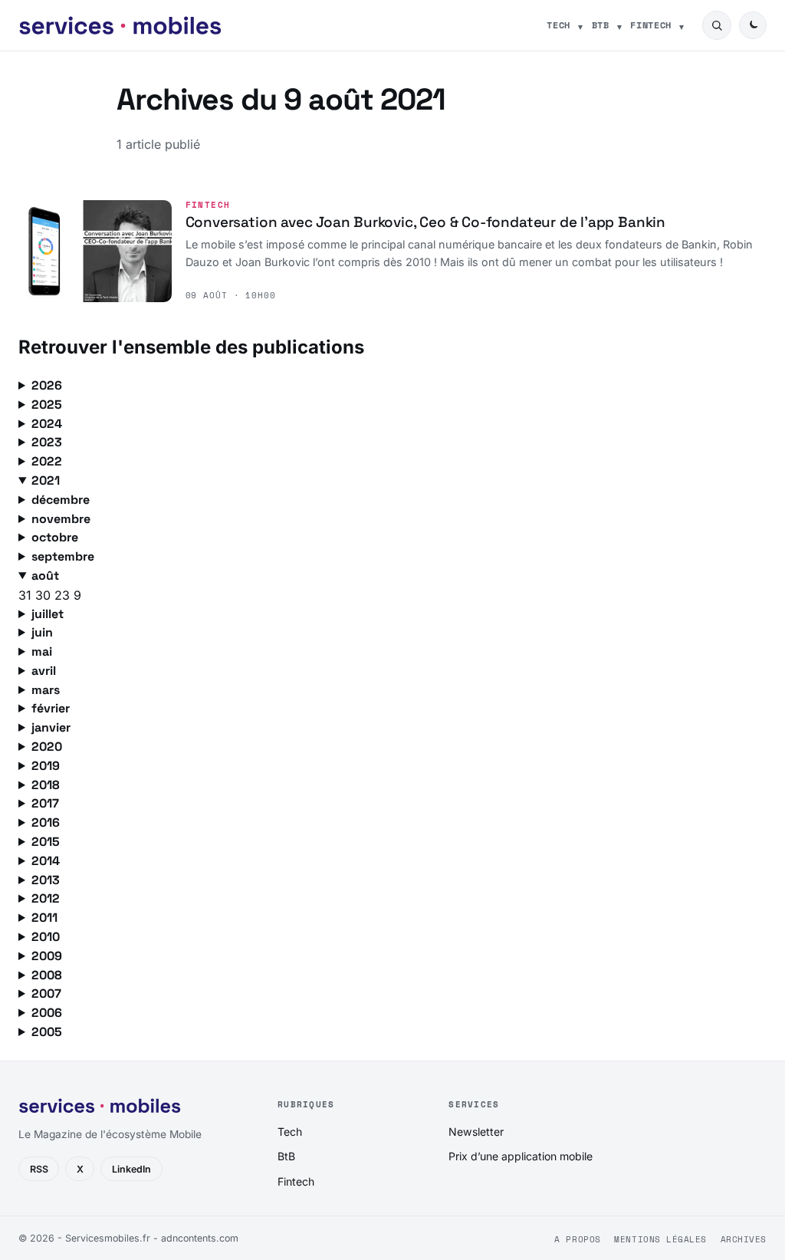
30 (44, 595)
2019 (45, 766)
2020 (46, 747)
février (50, 708)
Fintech (651, 24)
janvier (51, 727)
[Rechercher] (716, 25)
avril (43, 671)
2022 (46, 461)
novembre (60, 519)
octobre (54, 537)
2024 (46, 424)
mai (41, 651)
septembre (62, 556)
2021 (45, 480)
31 (26, 595)
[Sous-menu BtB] (619, 25)
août (45, 575)
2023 (46, 442)
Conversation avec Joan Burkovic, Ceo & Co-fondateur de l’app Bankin (425, 222)
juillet (47, 614)
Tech (558, 24)
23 (64, 595)
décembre (60, 500)
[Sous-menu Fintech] (681, 25)
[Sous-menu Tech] (580, 25)
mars (45, 690)
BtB (600, 24)
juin (42, 632)
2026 (46, 385)
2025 (46, 404)
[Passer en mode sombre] (753, 25)
